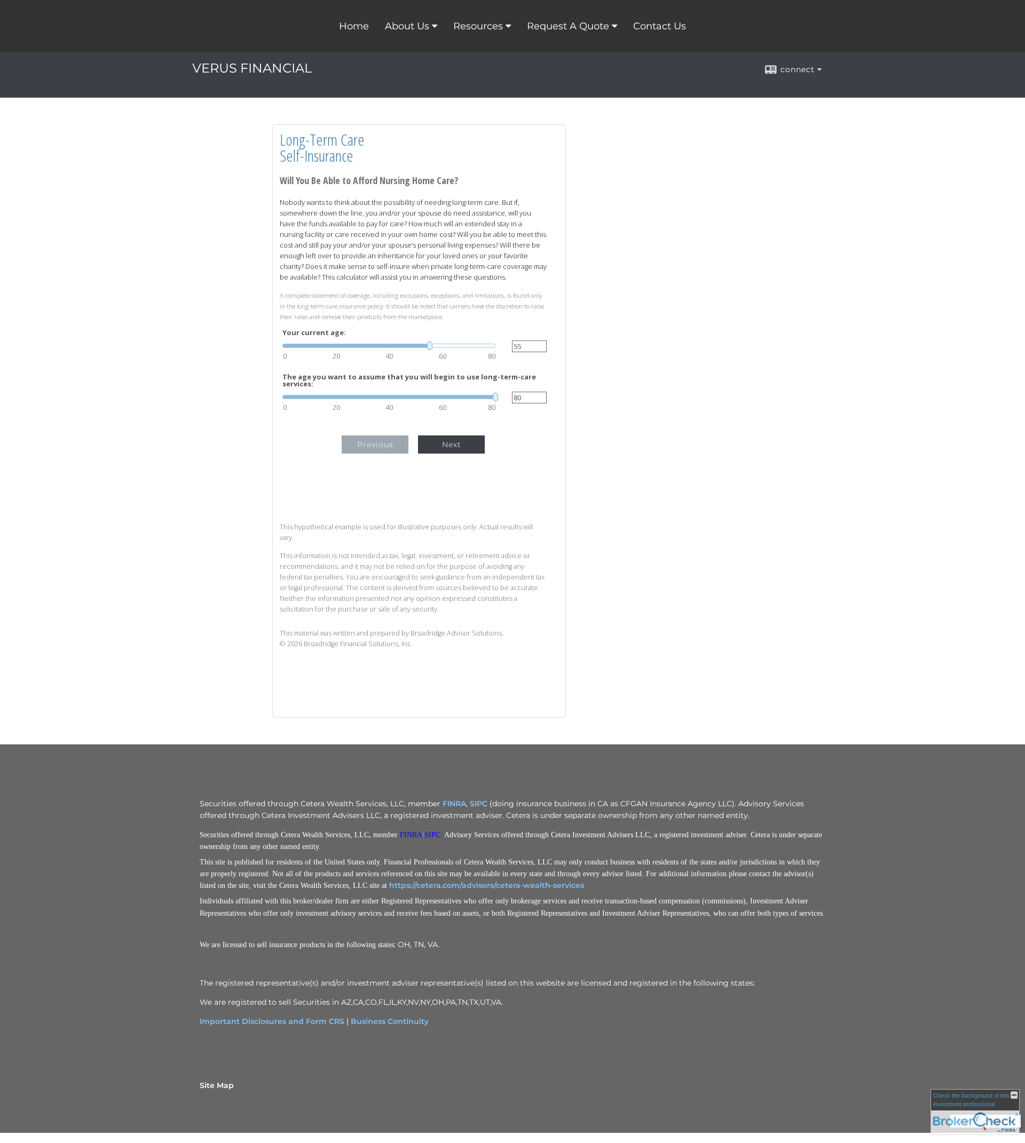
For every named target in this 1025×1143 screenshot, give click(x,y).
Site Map (217, 1085)
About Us (407, 26)
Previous (375, 444)
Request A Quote (568, 26)
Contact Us (659, 26)
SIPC (478, 803)
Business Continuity (390, 1021)
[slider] (389, 346)
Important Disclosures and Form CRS (272, 1021)
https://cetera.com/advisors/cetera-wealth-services (486, 885)
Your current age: (314, 332)
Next (451, 444)
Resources (478, 26)
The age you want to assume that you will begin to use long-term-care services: (409, 380)
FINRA (454, 803)
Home (354, 26)
